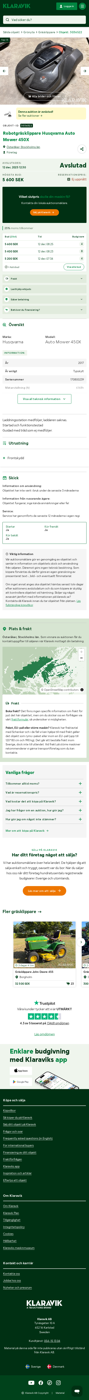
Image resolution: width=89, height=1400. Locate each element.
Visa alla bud (74, 266)
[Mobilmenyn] (82, 6)
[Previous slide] (4, 71)
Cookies (8, 1233)
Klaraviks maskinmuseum (19, 1248)
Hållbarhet (10, 1240)
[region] (44, 670)
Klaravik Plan (11, 1213)
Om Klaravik (10, 1206)
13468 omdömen (58, 1023)
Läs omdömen (44, 1034)
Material (60, 1392)
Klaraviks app (11, 1166)
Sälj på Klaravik (42, 212)
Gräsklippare (46, 32)
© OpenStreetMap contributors (60, 689)
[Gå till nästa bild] (81, 942)
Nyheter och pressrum (17, 1287)
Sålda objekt (11, 32)
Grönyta (29, 32)
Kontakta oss (11, 1273)
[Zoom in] (81, 652)
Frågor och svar (13, 1131)
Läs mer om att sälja (42, 891)
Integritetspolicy (14, 1227)
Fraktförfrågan (12, 1159)
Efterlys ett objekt (15, 1180)
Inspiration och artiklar (17, 1173)
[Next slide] (85, 71)
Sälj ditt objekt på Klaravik (19, 1124)
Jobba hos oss (12, 1280)
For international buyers (18, 1145)
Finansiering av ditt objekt (19, 1152)
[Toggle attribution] (81, 689)
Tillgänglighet (11, 1219)
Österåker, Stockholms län (23, 147)
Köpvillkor (9, 1110)
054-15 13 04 (52, 1341)
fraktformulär (19, 719)
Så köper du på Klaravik (17, 1117)
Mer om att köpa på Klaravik (25, 830)
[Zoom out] (81, 658)
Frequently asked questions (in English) (28, 1138)
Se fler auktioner (29, 115)
